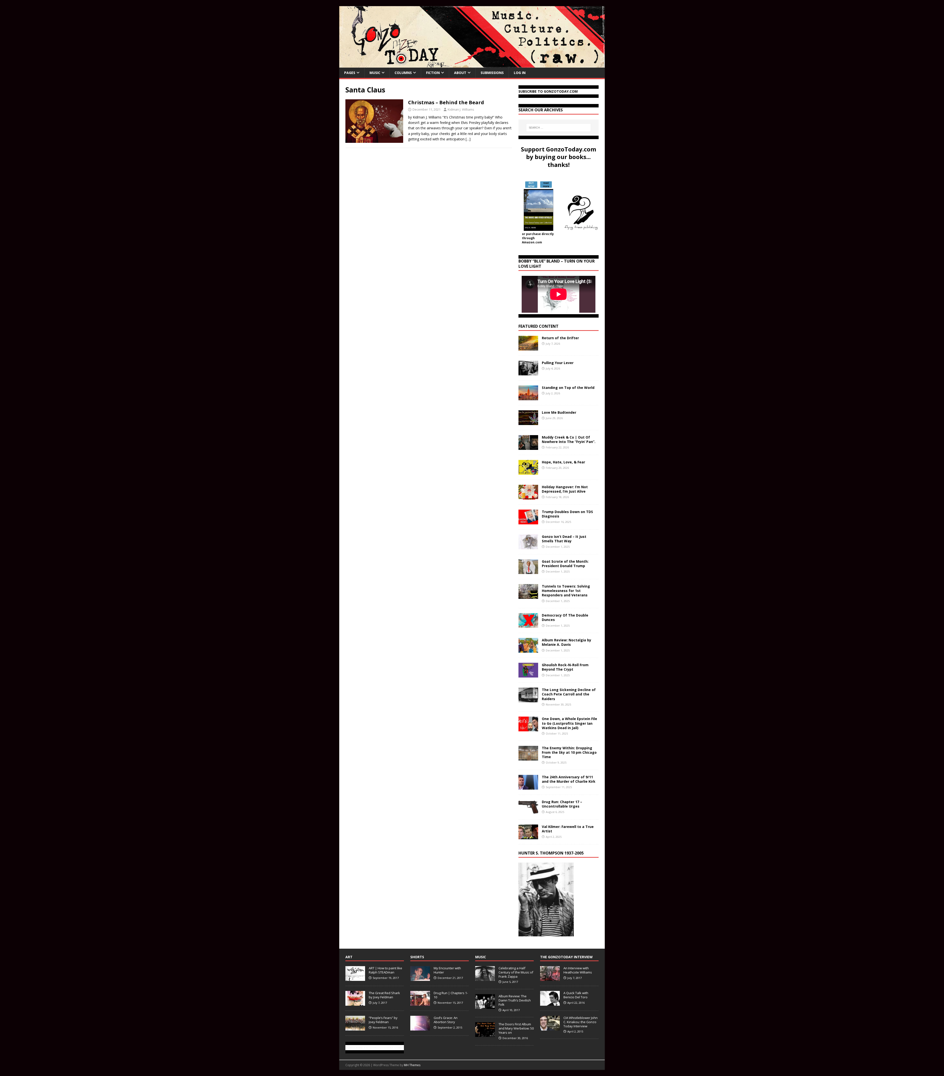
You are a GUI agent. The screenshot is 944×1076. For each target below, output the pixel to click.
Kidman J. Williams (461, 109)
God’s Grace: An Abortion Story (445, 1020)
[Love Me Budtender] (528, 422)
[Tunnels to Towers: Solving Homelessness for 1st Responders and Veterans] (528, 596)
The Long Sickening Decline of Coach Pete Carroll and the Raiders (569, 694)
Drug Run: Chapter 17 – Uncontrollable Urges (562, 804)
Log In (520, 72)
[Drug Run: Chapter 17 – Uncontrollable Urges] (528, 811)
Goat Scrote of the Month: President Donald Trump (565, 563)
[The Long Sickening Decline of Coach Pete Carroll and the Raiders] (528, 699)
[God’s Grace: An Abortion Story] (420, 1028)
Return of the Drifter (560, 338)
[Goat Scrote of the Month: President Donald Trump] (528, 571)
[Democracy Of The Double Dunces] (528, 625)
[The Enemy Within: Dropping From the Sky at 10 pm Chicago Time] (528, 757)
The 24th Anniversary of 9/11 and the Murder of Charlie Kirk (568, 779)
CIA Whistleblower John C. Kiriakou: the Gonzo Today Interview (580, 1022)
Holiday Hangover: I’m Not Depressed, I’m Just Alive (565, 489)
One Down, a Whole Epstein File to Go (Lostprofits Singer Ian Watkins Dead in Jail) (569, 723)
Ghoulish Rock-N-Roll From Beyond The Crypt (565, 667)
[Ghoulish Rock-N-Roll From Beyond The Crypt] (528, 674)
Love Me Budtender (559, 412)
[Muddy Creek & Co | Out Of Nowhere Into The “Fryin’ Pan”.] (528, 447)
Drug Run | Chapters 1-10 (451, 995)
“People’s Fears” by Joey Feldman (383, 1020)
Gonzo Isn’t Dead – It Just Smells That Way (564, 538)
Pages (349, 72)
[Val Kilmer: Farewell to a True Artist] (528, 836)
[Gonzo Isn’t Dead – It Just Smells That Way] (528, 546)
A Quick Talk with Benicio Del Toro (575, 995)
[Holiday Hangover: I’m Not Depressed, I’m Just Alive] (528, 496)
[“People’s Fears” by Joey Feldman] (355, 1028)
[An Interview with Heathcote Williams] (550, 978)
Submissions (492, 72)
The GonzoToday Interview (566, 957)
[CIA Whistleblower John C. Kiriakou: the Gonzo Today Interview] (550, 1028)
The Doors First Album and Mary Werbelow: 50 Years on (516, 1028)
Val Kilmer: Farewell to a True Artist (568, 828)
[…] (468, 139)
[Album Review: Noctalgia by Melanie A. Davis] (528, 650)
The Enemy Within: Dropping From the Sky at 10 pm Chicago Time (569, 752)
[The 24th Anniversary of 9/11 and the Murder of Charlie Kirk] (528, 786)
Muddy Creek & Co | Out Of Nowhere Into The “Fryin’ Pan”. (568, 439)
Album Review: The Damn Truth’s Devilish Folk (515, 1000)
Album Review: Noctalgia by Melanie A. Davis (566, 642)
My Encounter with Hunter (447, 970)
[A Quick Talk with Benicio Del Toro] (550, 1003)
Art (349, 957)
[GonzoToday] (472, 64)
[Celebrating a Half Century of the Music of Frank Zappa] (485, 978)
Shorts (417, 957)
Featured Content (538, 326)
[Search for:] (558, 127)
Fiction (433, 72)
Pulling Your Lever (558, 362)
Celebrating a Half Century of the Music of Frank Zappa (516, 972)
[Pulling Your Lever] (528, 372)
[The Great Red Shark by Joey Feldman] (355, 1003)
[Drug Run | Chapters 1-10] (420, 1003)
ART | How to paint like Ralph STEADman (385, 970)
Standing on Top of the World (568, 387)
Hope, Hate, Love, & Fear (563, 462)
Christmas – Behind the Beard (446, 102)
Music (374, 72)
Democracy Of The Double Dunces (565, 617)
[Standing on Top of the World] (528, 397)
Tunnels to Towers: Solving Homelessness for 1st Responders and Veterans (566, 590)
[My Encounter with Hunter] (420, 978)
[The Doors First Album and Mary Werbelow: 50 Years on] (485, 1034)
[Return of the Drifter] (528, 347)
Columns (403, 72)
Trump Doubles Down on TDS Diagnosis (567, 513)
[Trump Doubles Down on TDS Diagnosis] (528, 521)
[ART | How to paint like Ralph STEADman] (355, 978)
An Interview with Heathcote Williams (577, 970)
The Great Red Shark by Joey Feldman (384, 995)
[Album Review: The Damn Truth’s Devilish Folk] (485, 1006)
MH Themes (412, 1065)
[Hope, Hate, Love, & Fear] (528, 472)
